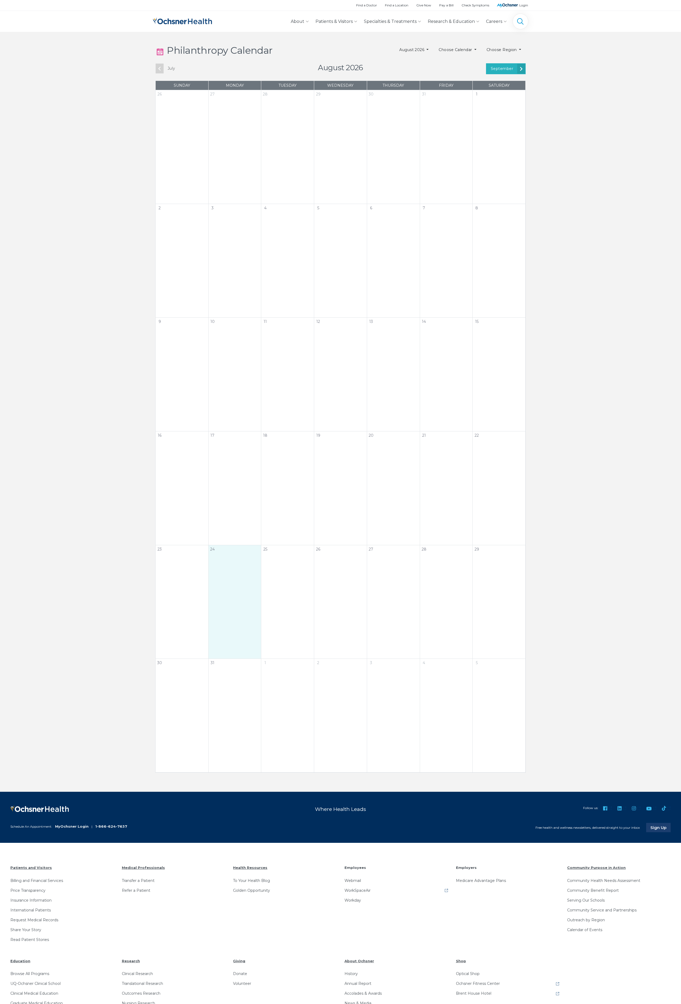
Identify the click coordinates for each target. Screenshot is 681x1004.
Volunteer (242, 983)
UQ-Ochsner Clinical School (35, 983)
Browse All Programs (29, 973)
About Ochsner (359, 961)
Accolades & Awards (363, 993)
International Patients (30, 910)
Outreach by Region (586, 920)
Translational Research (142, 983)
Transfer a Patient (138, 880)
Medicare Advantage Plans (481, 880)
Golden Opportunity (251, 890)
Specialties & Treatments (390, 21)
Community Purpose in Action (596, 867)
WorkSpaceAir (357, 890)
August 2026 (412, 49)
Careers (494, 21)
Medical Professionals (143, 867)
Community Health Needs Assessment (603, 880)
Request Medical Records (34, 920)
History (351, 973)
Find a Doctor (366, 5)
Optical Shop (468, 973)
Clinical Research (137, 973)
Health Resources (250, 867)
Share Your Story (25, 929)
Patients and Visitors (31, 867)
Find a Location (396, 5)
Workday (352, 900)
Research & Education (451, 21)
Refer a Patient (136, 890)
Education (20, 961)
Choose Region (502, 49)
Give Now (423, 5)
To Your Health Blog (251, 880)
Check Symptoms (475, 5)
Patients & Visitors (334, 21)
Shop (461, 961)
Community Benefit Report (593, 890)
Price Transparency (27, 890)
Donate (240, 973)
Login (523, 5)
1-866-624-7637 (111, 826)
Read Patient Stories (29, 939)
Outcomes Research (141, 993)
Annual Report (357, 983)
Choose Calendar (456, 49)
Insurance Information (31, 900)
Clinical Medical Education (34, 993)
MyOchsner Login (72, 826)
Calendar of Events (584, 929)
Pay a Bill (446, 5)
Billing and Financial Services (36, 880)
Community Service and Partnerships (602, 910)
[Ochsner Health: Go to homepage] (182, 20)
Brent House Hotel (473, 993)
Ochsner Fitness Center (478, 983)
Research (131, 961)
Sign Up (660, 827)
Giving (239, 961)
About (297, 21)
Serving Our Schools (586, 900)
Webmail (352, 880)
